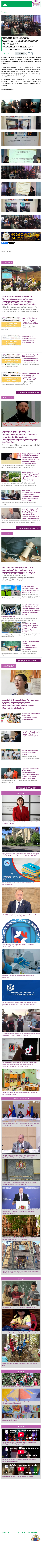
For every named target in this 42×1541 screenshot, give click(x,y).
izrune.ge (21, 1279)
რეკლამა (32, 1533)
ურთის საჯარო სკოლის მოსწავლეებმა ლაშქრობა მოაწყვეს (18, 1386)
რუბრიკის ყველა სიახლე (28, 392)
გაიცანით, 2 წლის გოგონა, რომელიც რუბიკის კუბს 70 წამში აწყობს (20, 1332)
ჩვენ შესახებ (19, 1533)
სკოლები (4, 12)
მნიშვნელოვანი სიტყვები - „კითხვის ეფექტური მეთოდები (17, 1476)
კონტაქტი (5, 1533)
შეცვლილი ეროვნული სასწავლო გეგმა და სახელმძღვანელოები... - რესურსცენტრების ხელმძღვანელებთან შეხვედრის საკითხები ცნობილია (20, 1004)
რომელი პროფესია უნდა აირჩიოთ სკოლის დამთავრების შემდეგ (19, 1307)
